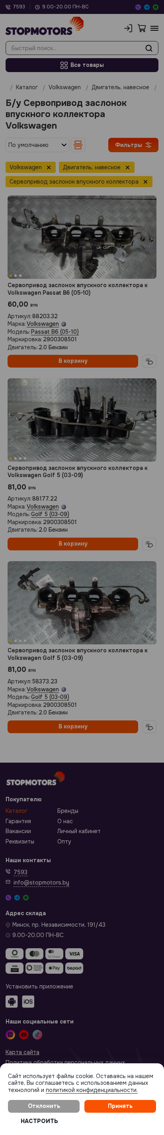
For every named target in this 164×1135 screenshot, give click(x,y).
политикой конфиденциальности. (92, 1090)
